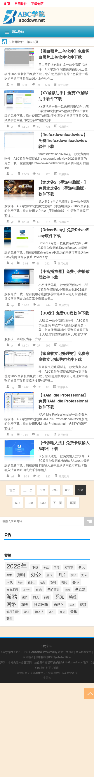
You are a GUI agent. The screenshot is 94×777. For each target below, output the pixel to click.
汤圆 (67, 589)
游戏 (12, 596)
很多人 (31, 582)
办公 (36, 574)
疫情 (25, 597)
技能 (42, 582)
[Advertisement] (47, 730)
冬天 (81, 567)
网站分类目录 (66, 652)
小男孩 (47, 677)
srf (12, 476)
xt (12, 263)
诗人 (27, 612)
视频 (83, 604)
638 (30, 502)
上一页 (28, 490)
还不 (51, 612)
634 (55, 490)
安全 (84, 575)
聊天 (24, 604)
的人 (36, 597)
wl (12, 126)
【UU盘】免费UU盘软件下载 (63, 313)
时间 (64, 582)
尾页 (73, 502)
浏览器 (80, 589)
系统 (59, 596)
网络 (11, 603)
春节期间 (12, 589)
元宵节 (68, 567)
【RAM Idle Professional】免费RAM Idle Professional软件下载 (63, 401)
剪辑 (21, 574)
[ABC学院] (47, 16)
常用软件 (21, 3)
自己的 (59, 604)
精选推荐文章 (83, 652)
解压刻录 (13, 611)
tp (12, 85)
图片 (62, 574)
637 (17, 502)
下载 (35, 567)
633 (42, 490)
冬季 (9, 575)
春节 (75, 581)
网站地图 (28, 657)
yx (12, 221)
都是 (62, 612)
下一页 (57, 502)
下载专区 (37, 3)
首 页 (6, 3)
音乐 (73, 611)
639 (43, 502)
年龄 (20, 582)
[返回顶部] (89, 693)
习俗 (56, 567)
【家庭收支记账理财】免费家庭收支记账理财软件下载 (64, 356)
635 (67, 490)
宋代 (10, 582)
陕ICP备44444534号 (59, 657)
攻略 (53, 582)
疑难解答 (40, 657)
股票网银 (41, 604)
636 (80, 490)
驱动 (9, 618)
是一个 (26, 589)
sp (12, 305)
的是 (46, 597)
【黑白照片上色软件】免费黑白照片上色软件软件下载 (64, 54)
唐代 (49, 575)
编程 (73, 596)
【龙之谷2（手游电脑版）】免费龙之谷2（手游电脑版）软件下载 (63, 188)
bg (12, 387)
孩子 (73, 575)
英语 (72, 605)
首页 (12, 490)
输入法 (39, 612)
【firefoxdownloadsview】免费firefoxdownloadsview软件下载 (62, 140)
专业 (46, 567)
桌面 (39, 589)
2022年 (17, 565)
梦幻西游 (53, 589)
